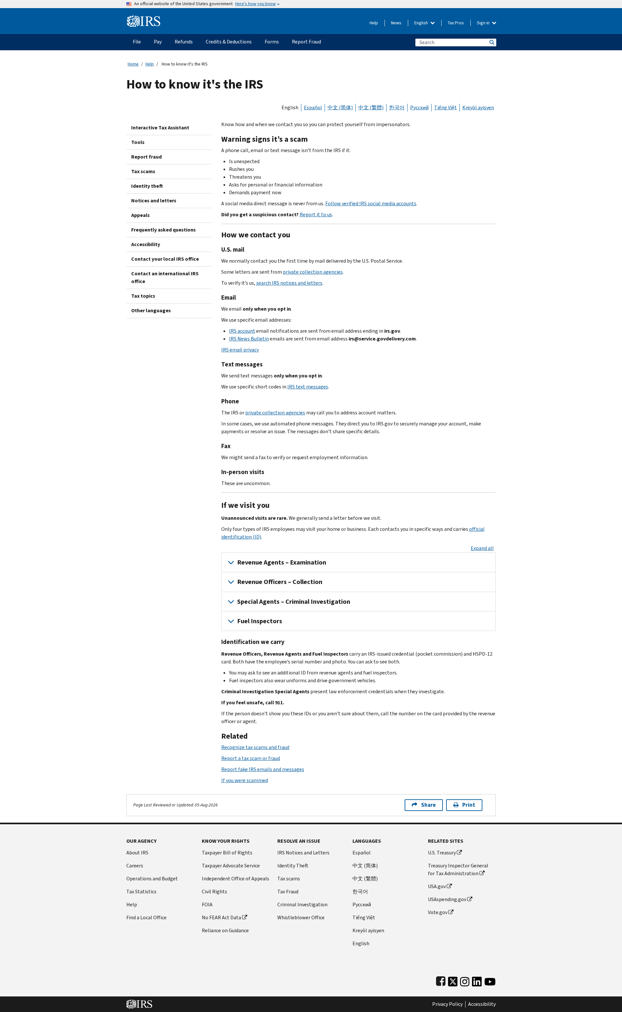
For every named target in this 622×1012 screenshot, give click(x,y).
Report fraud (146, 156)
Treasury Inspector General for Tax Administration (458, 869)
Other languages (151, 310)
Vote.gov (437, 912)
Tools (137, 142)
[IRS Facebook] (440, 980)
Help (374, 23)
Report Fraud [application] (306, 41)
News (396, 23)
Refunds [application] (184, 41)
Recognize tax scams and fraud (255, 747)
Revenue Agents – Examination (281, 562)
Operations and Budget (152, 878)
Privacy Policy (447, 1004)
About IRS (137, 852)
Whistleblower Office (301, 917)
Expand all (482, 548)
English (421, 23)
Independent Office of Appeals (235, 878)
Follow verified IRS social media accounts (370, 203)
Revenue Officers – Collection (279, 581)
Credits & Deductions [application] (229, 41)
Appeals (140, 215)
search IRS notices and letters (289, 283)
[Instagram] (464, 980)
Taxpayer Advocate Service (231, 865)
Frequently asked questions (163, 229)
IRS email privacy (240, 349)
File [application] (137, 41)
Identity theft (147, 186)
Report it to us (316, 214)
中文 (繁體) (371, 107)
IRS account (242, 330)
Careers (134, 865)
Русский (419, 107)
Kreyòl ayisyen (478, 107)
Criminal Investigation (302, 904)
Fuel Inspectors (259, 621)
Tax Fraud (287, 891)
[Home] (143, 19)
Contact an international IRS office (165, 277)
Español (313, 107)
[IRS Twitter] (453, 980)
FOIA (207, 904)
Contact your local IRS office (165, 259)
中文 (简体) (340, 107)
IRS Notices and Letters (303, 852)
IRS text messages (307, 386)
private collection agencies (313, 271)
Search (491, 42)
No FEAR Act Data (221, 917)
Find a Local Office (146, 917)
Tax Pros (456, 23)
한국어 (397, 107)
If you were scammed (244, 780)
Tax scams (143, 171)
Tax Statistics (141, 891)
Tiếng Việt (445, 107)
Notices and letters (153, 200)
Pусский (361, 904)
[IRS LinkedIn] (477, 980)
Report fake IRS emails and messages (262, 769)
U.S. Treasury (442, 852)
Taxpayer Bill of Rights (227, 852)
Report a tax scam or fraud (250, 758)
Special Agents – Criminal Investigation (293, 601)
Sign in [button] (483, 23)
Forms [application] (272, 41)
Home (133, 64)
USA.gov (437, 886)
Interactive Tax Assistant (160, 127)
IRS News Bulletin (249, 338)
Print (468, 805)
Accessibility (145, 244)
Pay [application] (158, 41)
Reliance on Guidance (225, 930)
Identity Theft (292, 865)
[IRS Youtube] (490, 980)
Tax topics (143, 295)
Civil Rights (214, 891)
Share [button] (428, 805)
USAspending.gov (447, 899)
